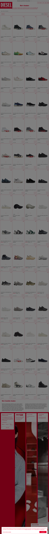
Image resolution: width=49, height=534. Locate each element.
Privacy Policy (37, 529)
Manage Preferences (28, 529)
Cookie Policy (42, 529)
